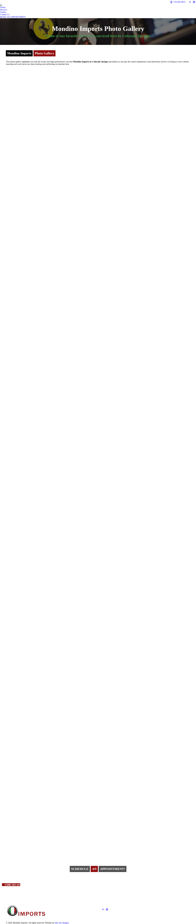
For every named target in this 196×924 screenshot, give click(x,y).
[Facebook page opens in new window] (103, 909)
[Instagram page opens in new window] (107, 909)
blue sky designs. (62, 923)
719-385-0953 (179, 2)
